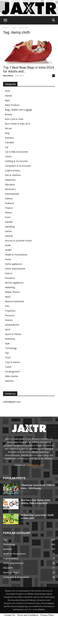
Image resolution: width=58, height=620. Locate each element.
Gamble (9, 221)
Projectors (10, 310)
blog (7, 133)
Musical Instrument (14, 301)
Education (10, 184)
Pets (7, 306)
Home (6, 27)
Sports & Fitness (13, 334)
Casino (8, 156)
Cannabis (9, 142)
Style (7, 343)
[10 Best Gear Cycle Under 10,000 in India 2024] (11, 519)
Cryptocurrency (12, 170)
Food (7, 217)
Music (8, 296)
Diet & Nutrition (13, 175)
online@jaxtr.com (35, 465)
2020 (7, 90)
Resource (9, 315)
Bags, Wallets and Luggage (18, 109)
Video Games (11, 376)
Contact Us (9, 615)
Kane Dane (8, 75)
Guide (8, 245)
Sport (7, 329)
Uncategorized (12, 371)
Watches (9, 380)
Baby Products (12, 104)
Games (8, 231)
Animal (8, 95)
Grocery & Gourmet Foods (18, 240)
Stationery (10, 338)
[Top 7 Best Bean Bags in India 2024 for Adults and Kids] (29, 51)
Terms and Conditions (27, 615)
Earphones (10, 179)
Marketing (10, 287)
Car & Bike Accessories (16, 151)
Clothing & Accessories (16, 161)
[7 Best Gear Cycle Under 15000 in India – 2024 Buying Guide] (11, 489)
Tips (7, 352)
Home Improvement (15, 268)
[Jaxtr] (29, 8)
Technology (11, 348)
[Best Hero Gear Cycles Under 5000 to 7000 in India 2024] (11, 504)
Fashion (9, 198)
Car (6, 147)
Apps (7, 100)
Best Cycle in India (14, 119)
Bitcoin (8, 128)
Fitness (8, 212)
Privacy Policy (47, 615)
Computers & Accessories (18, 165)
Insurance (10, 277)
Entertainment (12, 193)
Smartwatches (12, 324)
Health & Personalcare (16, 254)
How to (8, 273)
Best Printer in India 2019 (17, 123)
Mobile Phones (12, 292)
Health (8, 249)
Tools (8, 357)
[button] (5, 20)
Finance (9, 207)
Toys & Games (12, 362)
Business (9, 137)
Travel (8, 366)
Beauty (8, 114)
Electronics (10, 189)
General (9, 235)
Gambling (9, 226)
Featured (9, 203)
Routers (9, 320)
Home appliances (13, 263)
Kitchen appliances (14, 282)
